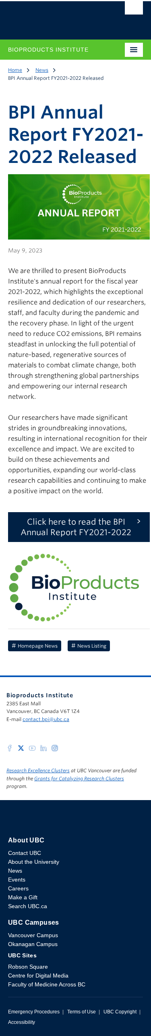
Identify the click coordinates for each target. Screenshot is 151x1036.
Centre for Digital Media (38, 975)
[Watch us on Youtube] (32, 747)
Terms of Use (81, 1012)
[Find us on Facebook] (9, 747)
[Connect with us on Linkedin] (43, 747)
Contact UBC (24, 853)
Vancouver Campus (33, 935)
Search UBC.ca (27, 906)
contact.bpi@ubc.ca (46, 719)
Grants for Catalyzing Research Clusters (79, 778)
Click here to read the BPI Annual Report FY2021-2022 (76, 527)
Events (16, 879)
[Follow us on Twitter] (21, 747)
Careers (18, 888)
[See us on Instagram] (55, 747)
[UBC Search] (134, 10)
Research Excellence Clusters (38, 770)
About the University (33, 862)
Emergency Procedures (34, 1012)
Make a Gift (22, 897)
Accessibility (21, 1022)
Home (15, 70)
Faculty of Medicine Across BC (46, 984)
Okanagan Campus (33, 944)
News (41, 70)
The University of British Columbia (55, 16)
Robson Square (28, 966)
